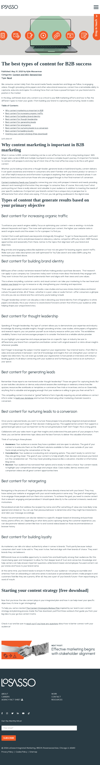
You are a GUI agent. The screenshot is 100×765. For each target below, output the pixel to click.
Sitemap (33, 752)
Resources (56, 699)
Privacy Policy (7, 752)
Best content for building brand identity (22, 116)
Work (54, 694)
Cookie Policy (21, 752)
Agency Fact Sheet (11, 699)
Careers (5, 697)
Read (9, 78)
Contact (56, 697)
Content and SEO (21, 75)
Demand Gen (36, 75)
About (4, 694)
